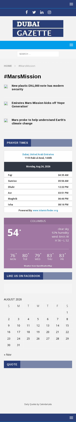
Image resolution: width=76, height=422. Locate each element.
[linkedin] (41, 12)
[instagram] (49, 12)
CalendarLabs (46, 404)
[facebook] (26, 12)
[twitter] (34, 12)
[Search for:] (38, 53)
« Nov (7, 354)
